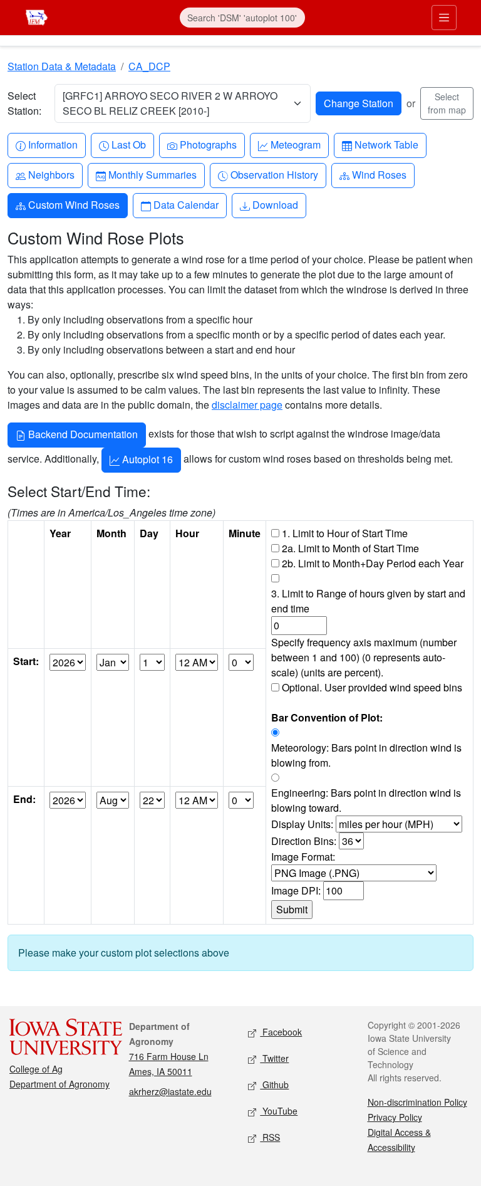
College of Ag (36, 1069)
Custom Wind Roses (74, 204)
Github (274, 1084)
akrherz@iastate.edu (170, 1091)
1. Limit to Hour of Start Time (345, 533)
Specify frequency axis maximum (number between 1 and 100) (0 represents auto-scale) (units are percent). (364, 657)
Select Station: (24, 103)
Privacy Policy (395, 1117)
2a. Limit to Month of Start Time (350, 548)
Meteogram (295, 144)
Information (53, 144)
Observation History (274, 174)
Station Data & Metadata (62, 66)
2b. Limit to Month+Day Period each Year (372, 563)
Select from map (447, 103)
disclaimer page (247, 404)
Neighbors (51, 174)
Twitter (274, 1058)
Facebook (281, 1032)
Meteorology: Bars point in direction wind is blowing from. (366, 755)
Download (275, 204)
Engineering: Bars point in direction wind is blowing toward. (366, 800)
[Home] (36, 16)
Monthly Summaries (152, 174)
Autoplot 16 (146, 459)
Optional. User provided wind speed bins (372, 687)
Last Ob (128, 144)
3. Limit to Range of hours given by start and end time (368, 601)
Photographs (208, 144)
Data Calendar (186, 204)
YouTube (278, 1111)
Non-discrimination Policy (417, 1102)
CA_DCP (149, 66)
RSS (270, 1137)
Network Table (386, 144)
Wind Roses (378, 174)
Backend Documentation (82, 434)
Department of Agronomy (59, 1084)
